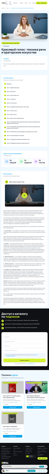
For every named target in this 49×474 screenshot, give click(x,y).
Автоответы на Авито (5, 451)
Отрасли (21, 3)
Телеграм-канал (28, 451)
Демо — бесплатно (41, 3)
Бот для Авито (10, 3)
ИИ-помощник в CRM (5, 453)
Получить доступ (24, 360)
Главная (3, 8)
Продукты (15, 3)
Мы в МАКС (27, 453)
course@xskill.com (30, 363)
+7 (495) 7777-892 (28, 448)
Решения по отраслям (17, 451)
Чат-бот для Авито (5, 449)
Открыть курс (12, 407)
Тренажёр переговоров (6, 456)
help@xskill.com (28, 449)
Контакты (34, 3)
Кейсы (26, 3)
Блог (30, 3)
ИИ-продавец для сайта (6, 448)
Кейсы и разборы (16, 448)
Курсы (8, 8)
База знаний (3, 454)
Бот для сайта (7, 3)
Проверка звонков (5, 458)
